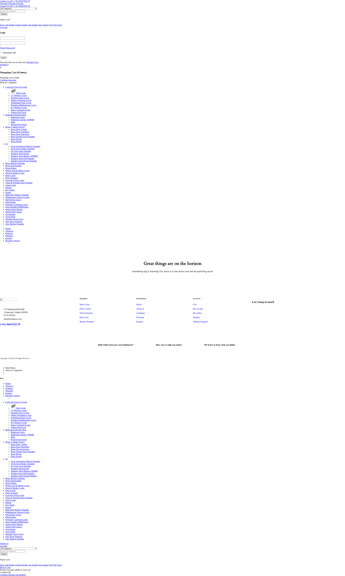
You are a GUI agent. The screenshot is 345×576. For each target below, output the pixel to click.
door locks (57, 25)
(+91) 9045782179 (10, 324)
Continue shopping (8, 80)
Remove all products (17, 575)
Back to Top (5, 567)
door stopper (43, 25)
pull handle (9, 25)
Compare (4, 575)
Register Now (33, 62)
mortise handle (21, 25)
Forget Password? (7, 48)
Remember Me (9, 53)
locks (2, 25)
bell (50, 25)
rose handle (33, 25)
